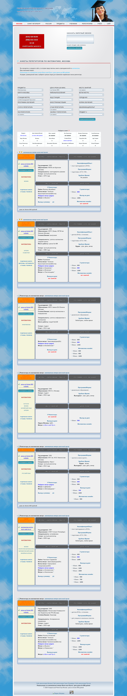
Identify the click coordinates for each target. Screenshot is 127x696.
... (90, 166)
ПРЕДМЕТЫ (60, 23)
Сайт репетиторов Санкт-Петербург (63, 683)
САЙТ (109, 23)
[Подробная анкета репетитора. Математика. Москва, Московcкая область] (26, 166)
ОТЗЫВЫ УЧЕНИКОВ (26, 191)
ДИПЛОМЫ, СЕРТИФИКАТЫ (26, 263)
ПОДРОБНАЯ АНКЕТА (26, 189)
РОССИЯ (48, 23)
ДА (53, 202)
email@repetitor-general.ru (31, 46)
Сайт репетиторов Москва (44, 683)
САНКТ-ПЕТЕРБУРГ (33, 23)
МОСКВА (19, 23)
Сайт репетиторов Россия (83, 683)
